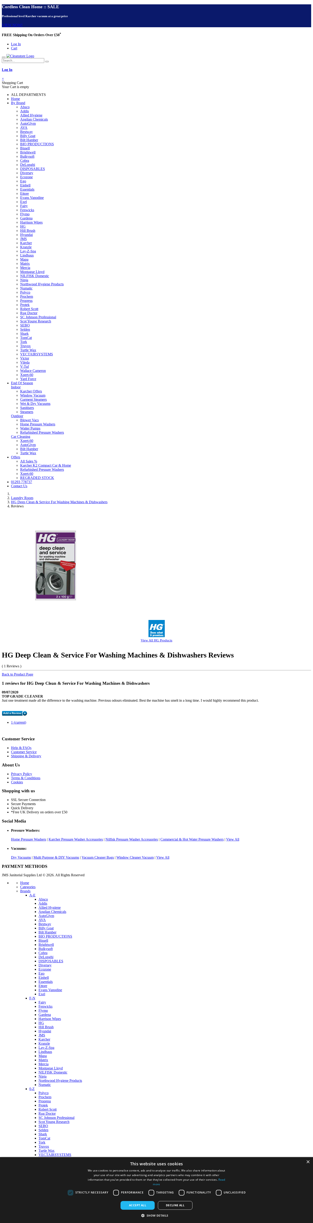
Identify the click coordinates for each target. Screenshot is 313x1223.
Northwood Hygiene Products (42, 284)
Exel (23, 202)
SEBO (25, 325)
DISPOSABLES (32, 169)
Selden (25, 329)
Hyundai (26, 235)
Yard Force (28, 379)
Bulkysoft (27, 156)
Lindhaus (27, 255)
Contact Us (19, 486)
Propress (26, 301)
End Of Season (22, 383)
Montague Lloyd (32, 272)
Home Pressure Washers (37, 424)
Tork (23, 342)
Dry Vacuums (21, 857)
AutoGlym (28, 123)
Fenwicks (27, 210)
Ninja (24, 280)
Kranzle (26, 247)
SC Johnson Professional (38, 317)
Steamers (26, 412)
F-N (32, 998)
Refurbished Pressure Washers (42, 432)
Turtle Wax (28, 350)
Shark (24, 334)
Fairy (24, 206)
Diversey (26, 173)
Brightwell (28, 152)
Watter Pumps (30, 428)
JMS (23, 239)
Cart (14, 48)
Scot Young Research (35, 321)
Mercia (25, 268)
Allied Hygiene (31, 115)
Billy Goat (27, 136)
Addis (24, 111)
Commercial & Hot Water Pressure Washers (192, 839)
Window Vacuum (32, 395)
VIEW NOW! (12, 25)
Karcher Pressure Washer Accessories (76, 839)
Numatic (26, 288)
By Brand (18, 103)
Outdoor (17, 416)
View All (232, 839)
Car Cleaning (20, 436)
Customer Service (24, 752)
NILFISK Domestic (34, 276)
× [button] (308, 1162)
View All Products (156, 640)
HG (23, 226)
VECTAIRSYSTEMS (36, 354)
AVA (23, 128)
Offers (15, 457)
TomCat (26, 338)
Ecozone (26, 177)
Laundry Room (22, 498)
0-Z (32, 1089)
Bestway (26, 132)
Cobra (24, 160)
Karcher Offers (31, 391)
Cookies (17, 782)
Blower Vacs (29, 420)
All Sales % (28, 461)
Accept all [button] (137, 1205)
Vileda (25, 362)
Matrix (25, 263)
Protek (25, 305)
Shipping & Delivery (26, 756)
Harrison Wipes (31, 222)
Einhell (25, 185)
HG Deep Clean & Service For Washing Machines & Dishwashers (59, 502)
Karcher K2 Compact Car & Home (45, 465)
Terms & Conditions (25, 778)
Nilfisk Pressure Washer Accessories (131, 839)
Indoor (16, 387)
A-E (32, 895)
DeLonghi (27, 165)
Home (15, 99)
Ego (23, 181)
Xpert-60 (26, 375)
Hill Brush (27, 231)
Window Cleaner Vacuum (135, 857)
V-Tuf (24, 366)
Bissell (25, 148)
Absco (25, 107)
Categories (28, 887)
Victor (24, 358)
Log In (16, 44)
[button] (156, 1215)
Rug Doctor (28, 313)
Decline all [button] (175, 1205)
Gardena (26, 218)
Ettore (24, 193)
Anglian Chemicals (34, 119)
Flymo (25, 214)
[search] (47, 61)
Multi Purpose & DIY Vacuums (56, 857)
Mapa (24, 259)
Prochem (26, 296)
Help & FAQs (21, 748)
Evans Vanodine (32, 198)
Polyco (25, 292)
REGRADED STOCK (37, 478)
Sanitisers (27, 408)
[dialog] (156, 1190)
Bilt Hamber (29, 140)
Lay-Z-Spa (28, 251)
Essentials (27, 189)
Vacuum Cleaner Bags (98, 857)
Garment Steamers (33, 399)
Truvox (25, 346)
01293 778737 (21, 482)
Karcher (26, 243)
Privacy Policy (21, 774)
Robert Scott (29, 309)
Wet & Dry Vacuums (35, 404)
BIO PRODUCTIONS (37, 144)
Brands (25, 891)
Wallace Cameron (33, 371)
